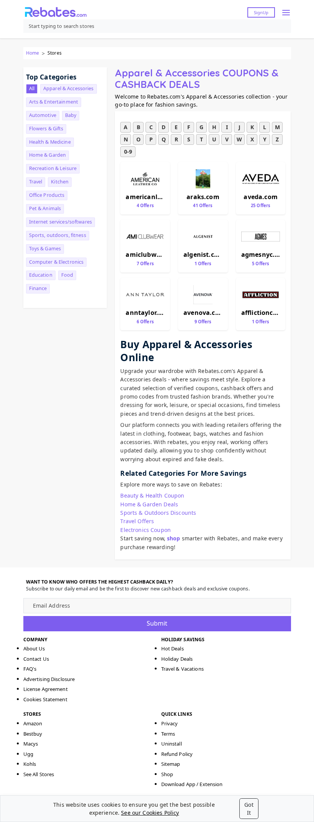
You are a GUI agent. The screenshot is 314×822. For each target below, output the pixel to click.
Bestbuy (33, 733)
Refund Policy (177, 754)
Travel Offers (137, 521)
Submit (157, 623)
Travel (36, 181)
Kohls (29, 763)
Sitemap (170, 763)
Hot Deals (172, 648)
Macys (30, 743)
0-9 (128, 151)
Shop (167, 774)
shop (173, 538)
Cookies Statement (45, 699)
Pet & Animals (45, 208)
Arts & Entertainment (53, 102)
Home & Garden (47, 155)
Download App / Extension (192, 784)
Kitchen (60, 181)
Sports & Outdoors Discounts (158, 512)
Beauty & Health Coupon (152, 495)
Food (67, 275)
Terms (168, 733)
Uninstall (171, 743)
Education (40, 275)
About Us (34, 648)
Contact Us (36, 658)
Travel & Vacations (182, 668)
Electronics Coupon (145, 529)
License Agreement (45, 689)
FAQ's (30, 668)
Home (32, 53)
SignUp (261, 12)
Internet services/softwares (60, 222)
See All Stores (38, 774)
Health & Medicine (50, 142)
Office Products (47, 195)
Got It (248, 808)
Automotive (42, 115)
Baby (71, 115)
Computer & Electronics (56, 262)
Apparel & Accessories (68, 88)
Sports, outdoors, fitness (57, 235)
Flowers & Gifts (46, 128)
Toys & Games (45, 248)
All (31, 88)
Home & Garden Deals (149, 504)
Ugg (28, 754)
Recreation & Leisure (53, 168)
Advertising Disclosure (49, 679)
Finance (38, 288)
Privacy (169, 723)
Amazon (33, 723)
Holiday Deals (177, 658)
